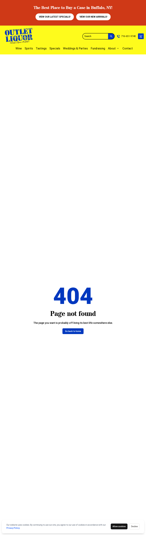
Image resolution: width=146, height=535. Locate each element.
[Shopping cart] (141, 36)
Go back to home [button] (73, 331)
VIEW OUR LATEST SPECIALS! (54, 16)
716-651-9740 (128, 36)
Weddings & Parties (75, 48)
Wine (19, 48)
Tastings (41, 48)
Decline (134, 526)
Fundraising (98, 48)
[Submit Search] (111, 36)
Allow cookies (119, 526)
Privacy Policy (13, 528)
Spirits (29, 48)
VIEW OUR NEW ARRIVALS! (93, 16)
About (112, 48)
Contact (127, 48)
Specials (54, 48)
